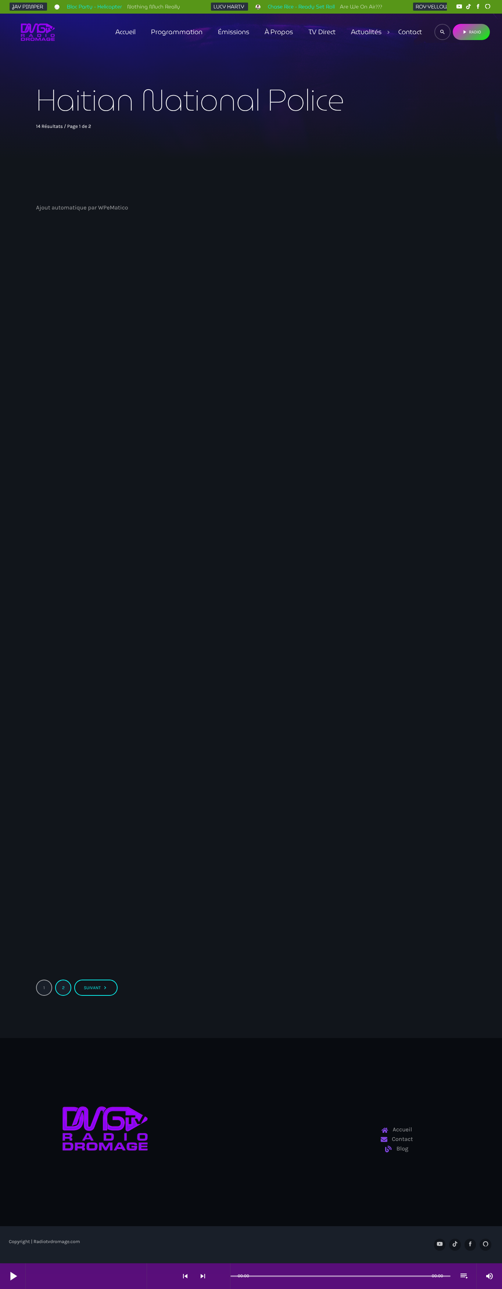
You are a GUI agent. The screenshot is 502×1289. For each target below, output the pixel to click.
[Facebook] (478, 7)
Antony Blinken (360, 600)
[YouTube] (459, 7)
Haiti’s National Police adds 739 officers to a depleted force (100, 374)
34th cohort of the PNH (74, 356)
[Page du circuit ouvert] (222, 1276)
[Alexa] (488, 7)
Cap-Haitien (357, 356)
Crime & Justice (214, 356)
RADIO (471, 32)
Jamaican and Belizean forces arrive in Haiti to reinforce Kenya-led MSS (248, 623)
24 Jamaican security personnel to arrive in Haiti (394, 618)
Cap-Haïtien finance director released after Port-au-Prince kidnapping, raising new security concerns (396, 383)
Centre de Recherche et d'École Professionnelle (395, 845)
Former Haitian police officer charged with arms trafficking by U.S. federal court (249, 379)
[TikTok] (468, 7)
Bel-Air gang (63, 845)
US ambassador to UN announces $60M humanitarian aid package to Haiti (248, 868)
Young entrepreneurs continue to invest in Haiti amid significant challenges (396, 868)
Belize (203, 600)
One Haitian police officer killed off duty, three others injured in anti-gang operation (99, 868)
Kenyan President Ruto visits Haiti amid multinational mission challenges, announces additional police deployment (103, 628)
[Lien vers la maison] (37, 32)
